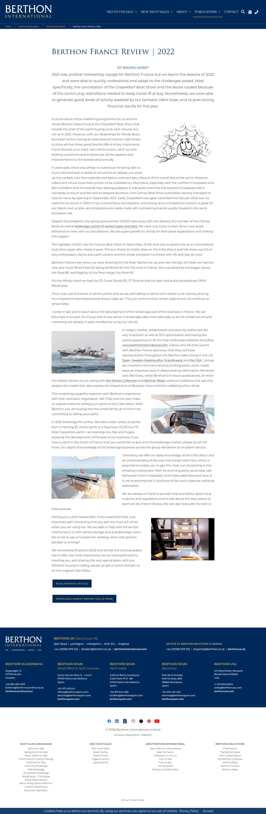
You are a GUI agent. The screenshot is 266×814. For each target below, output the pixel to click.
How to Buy (165, 762)
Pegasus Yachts (100, 758)
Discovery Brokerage (36, 765)
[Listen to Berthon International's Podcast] (125, 721)
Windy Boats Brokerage (36, 772)
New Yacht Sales (155, 12)
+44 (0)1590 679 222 (66, 649)
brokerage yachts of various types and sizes (106, 226)
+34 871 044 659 (119, 691)
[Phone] (257, 11)
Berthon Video (230, 769)
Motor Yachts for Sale (35, 755)
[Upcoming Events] (250, 11)
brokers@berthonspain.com (126, 695)
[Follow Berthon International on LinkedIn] (117, 721)
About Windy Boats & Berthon (36, 783)
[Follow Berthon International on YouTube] (157, 721)
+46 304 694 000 (15, 684)
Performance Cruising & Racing (36, 758)
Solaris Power (100, 755)
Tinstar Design (137, 800)
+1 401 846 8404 (223, 684)
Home (8, 26)
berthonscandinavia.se (19, 691)
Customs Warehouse (36, 786)
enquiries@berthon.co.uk (209, 649)
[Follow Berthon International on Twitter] (141, 721)
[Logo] (28, 11)
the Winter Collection (121, 380)
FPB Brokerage (36, 769)
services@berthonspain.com (74, 695)
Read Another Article (72, 583)
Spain (126, 360)
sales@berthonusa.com (228, 687)
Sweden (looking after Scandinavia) (157, 360)
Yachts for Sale (120, 12)
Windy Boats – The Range (36, 776)
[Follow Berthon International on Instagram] (133, 721)
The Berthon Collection (230, 758)
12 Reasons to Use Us (165, 755)
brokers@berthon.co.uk (96, 649)
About (182, 12)
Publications (206, 12)
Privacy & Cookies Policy (165, 769)
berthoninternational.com (130, 649)
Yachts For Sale (36, 748)
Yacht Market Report (55, 26)
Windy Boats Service (36, 779)
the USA (195, 360)
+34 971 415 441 (66, 688)
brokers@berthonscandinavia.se (24, 687)
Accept (208, 811)
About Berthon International (165, 748)
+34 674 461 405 (171, 691)
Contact (231, 12)
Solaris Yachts (100, 752)
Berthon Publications (29, 26)
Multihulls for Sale (35, 762)
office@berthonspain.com (73, 691)
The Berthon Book (230, 752)
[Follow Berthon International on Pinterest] (149, 721)
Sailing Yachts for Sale (36, 752)
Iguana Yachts (100, 762)
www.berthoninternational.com (145, 345)
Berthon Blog (230, 762)
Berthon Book (154, 380)
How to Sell (165, 758)
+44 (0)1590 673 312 (178, 649)
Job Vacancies (165, 765)
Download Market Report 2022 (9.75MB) (84, 598)
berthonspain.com (68, 698)
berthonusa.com (224, 691)
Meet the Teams (165, 752)
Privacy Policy (189, 811)
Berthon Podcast (230, 765)
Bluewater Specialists (35, 790)
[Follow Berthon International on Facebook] (109, 721)
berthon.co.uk (236, 649)
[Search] (243, 11)
